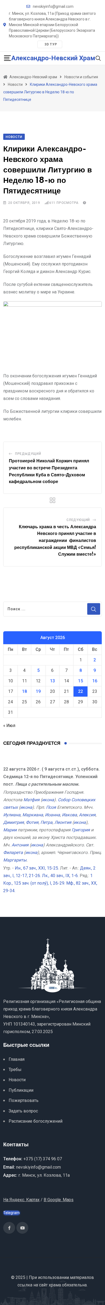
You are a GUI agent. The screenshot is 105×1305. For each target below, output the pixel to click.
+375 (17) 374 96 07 (42, 1158)
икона (48, 799)
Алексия (87, 814)
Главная (16, 1059)
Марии (10, 829)
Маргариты (14, 860)
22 (80, 691)
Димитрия (13, 822)
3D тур (50, 44)
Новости (17, 1079)
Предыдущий (28, 454)
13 (52, 680)
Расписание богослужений (35, 1121)
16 (94, 680)
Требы (15, 1069)
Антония (20, 844)
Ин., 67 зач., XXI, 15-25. (37, 868)
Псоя (51, 807)
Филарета (13, 852)
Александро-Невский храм (53, 58)
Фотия (32, 822)
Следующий (78, 520)
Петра (46, 822)
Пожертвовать (23, 1100)
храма (55, 1285)
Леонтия (62, 822)
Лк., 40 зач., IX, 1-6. (60, 875)
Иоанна (52, 814)
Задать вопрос (23, 1110)
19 (38, 691)
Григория (81, 829)
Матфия (31, 799)
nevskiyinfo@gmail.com (53, 6)
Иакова (69, 814)
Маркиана (32, 814)
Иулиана (11, 814)
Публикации (21, 1090)
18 (24, 691)
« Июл (9, 725)
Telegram (11, 1213)
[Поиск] (98, 58)
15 (80, 680)
